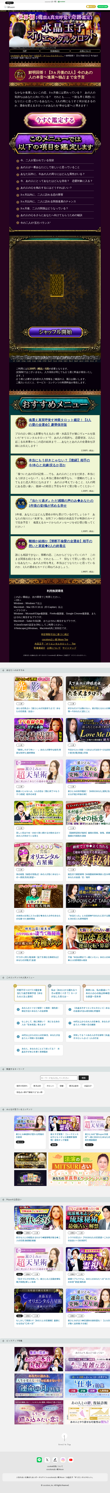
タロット (50, 1085)
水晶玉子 (88, 1085)
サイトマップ (69, 648)
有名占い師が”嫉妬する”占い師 (29, 1092)
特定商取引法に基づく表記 (55, 634)
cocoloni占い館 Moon (55, 1469)
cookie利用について (55, 1466)
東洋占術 (37, 1085)
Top (55, 644)
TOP (25, 51)
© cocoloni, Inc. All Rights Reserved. (55, 1485)
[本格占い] (9, 7)
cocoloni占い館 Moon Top (21, 56)
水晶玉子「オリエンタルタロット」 (49, 56)
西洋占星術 (73, 1085)
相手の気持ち (22, 1085)
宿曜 (61, 1085)
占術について (85, 51)
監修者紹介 (55, 51)
